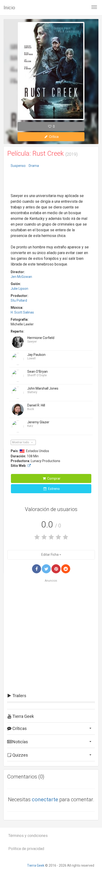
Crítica (53, 137)
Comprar (53, 478)
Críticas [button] (19, 728)
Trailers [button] (18, 695)
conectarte (45, 799)
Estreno (53, 489)
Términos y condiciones (28, 835)
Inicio (9, 7)
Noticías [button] (19, 741)
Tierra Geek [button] (22, 716)
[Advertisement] (51, 181)
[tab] (51, 696)
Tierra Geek (35, 865)
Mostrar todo (21, 442)
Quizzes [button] (19, 755)
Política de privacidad (26, 848)
